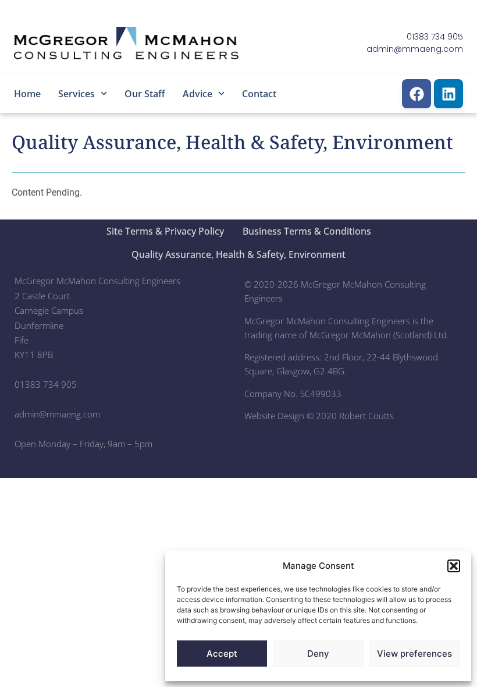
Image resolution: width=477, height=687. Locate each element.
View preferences (414, 653)
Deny (318, 653)
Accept (222, 653)
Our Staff (144, 93)
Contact (259, 93)
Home (27, 93)
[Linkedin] (448, 93)
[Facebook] (416, 93)
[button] (454, 566)
